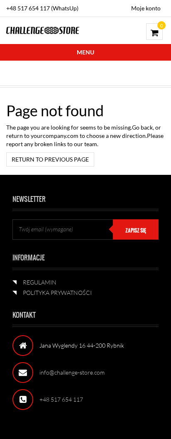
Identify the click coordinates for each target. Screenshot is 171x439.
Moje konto (146, 8)
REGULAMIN (39, 282)
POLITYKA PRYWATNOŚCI (57, 292)
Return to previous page (50, 159)
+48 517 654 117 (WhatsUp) (42, 8)
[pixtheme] (42, 29)
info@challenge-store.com (72, 372)
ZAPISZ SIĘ (135, 230)
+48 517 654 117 (61, 399)
